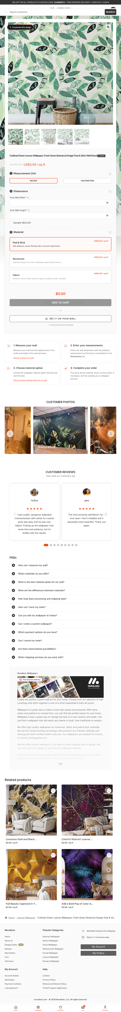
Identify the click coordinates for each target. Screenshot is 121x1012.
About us (9, 940)
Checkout (9, 961)
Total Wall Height (18, 210)
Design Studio (11, 945)
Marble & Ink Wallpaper (53, 949)
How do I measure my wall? (23, 358)
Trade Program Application (55, 988)
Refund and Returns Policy (54, 984)
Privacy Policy (49, 980)
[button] (108, 26)
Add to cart (60, 302)
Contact (46, 975)
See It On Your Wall (62, 318)
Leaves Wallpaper (26, 917)
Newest (8, 949)
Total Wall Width (17, 197)
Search (110, 12)
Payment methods (13, 984)
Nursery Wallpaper (51, 961)
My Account (98, 946)
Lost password (11, 988)
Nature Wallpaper (50, 940)
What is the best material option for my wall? (30, 380)
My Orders (98, 953)
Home (11, 917)
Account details (12, 975)
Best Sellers (10, 953)
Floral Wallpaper (50, 945)
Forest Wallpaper (50, 953)
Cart (7, 957)
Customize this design (20, 27)
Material (18, 232)
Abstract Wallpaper (51, 936)
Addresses (9, 980)
